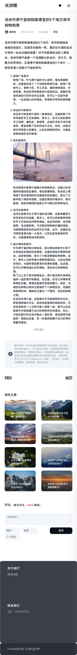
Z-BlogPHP (32, 649)
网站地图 (12, 574)
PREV (8, 378)
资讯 (55, 32)
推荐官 (12, 32)
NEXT (69, 378)
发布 (61, 530)
